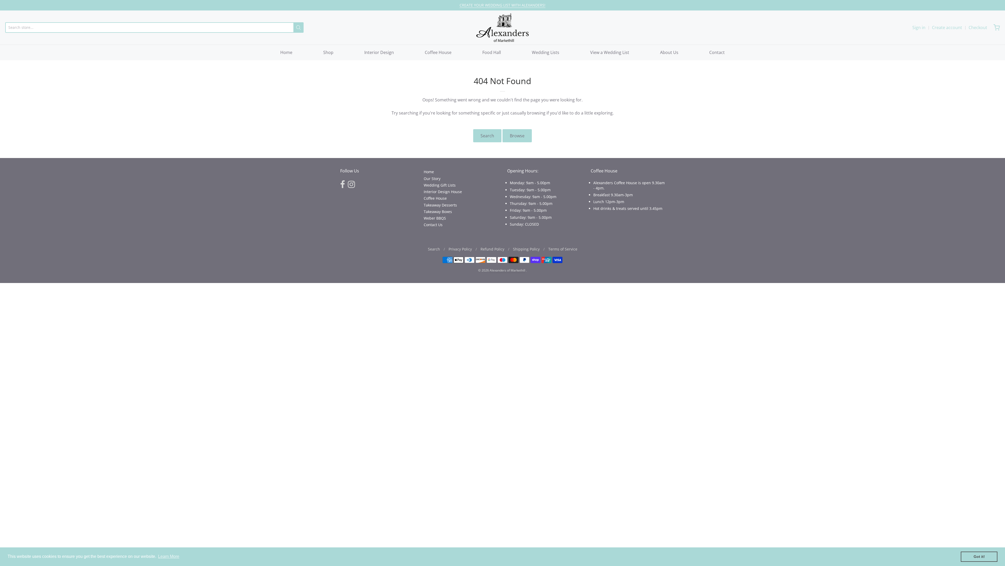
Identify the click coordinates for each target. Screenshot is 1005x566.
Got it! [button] (979, 556)
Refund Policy (492, 249)
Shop (328, 52)
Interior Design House (443, 191)
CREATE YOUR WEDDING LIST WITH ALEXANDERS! (502, 5)
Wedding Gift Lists (440, 185)
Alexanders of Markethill (507, 270)
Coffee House (438, 52)
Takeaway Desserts (440, 205)
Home (286, 52)
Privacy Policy (460, 249)
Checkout (978, 27)
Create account (947, 27)
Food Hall (491, 52)
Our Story (432, 178)
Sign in (918, 27)
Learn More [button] (168, 556)
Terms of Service (562, 249)
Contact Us (433, 224)
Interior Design (379, 52)
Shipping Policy (526, 249)
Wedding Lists (545, 52)
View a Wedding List (609, 52)
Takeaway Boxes (438, 211)
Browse (517, 136)
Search (487, 136)
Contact (717, 52)
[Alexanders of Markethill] (502, 27)
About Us (669, 52)
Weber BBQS (435, 218)
